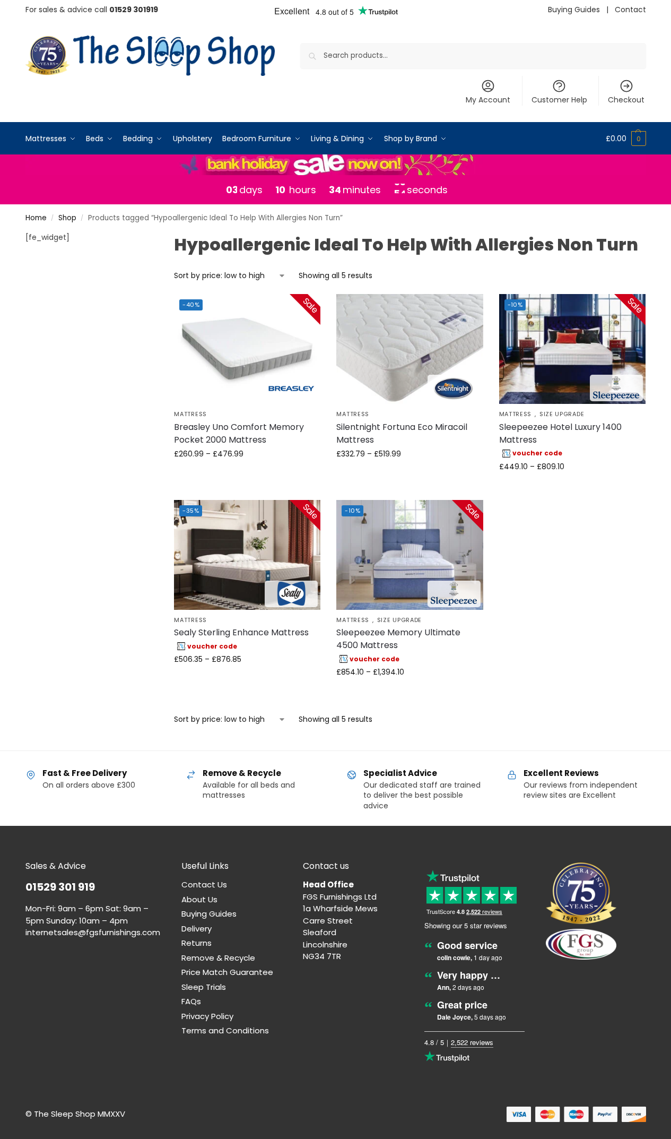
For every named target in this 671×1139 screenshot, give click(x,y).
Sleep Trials (203, 987)
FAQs (191, 1001)
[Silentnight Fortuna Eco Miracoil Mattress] (409, 349)
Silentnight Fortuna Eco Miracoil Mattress (401, 433)
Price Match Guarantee (227, 972)
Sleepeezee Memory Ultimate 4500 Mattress (398, 638)
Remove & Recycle (218, 957)
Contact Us (204, 884)
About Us (199, 899)
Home (36, 218)
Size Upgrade (561, 414)
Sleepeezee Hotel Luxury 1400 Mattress (560, 433)
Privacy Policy (207, 1016)
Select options (247, 476)
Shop (67, 218)
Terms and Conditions (225, 1030)
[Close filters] (133, 239)
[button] (626, 138)
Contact (630, 9)
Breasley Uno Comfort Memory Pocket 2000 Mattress (239, 433)
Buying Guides (574, 9)
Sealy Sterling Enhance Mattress (241, 632)
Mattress (190, 414)
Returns (196, 942)
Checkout (626, 99)
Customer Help (559, 99)
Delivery (196, 928)
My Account (488, 99)
